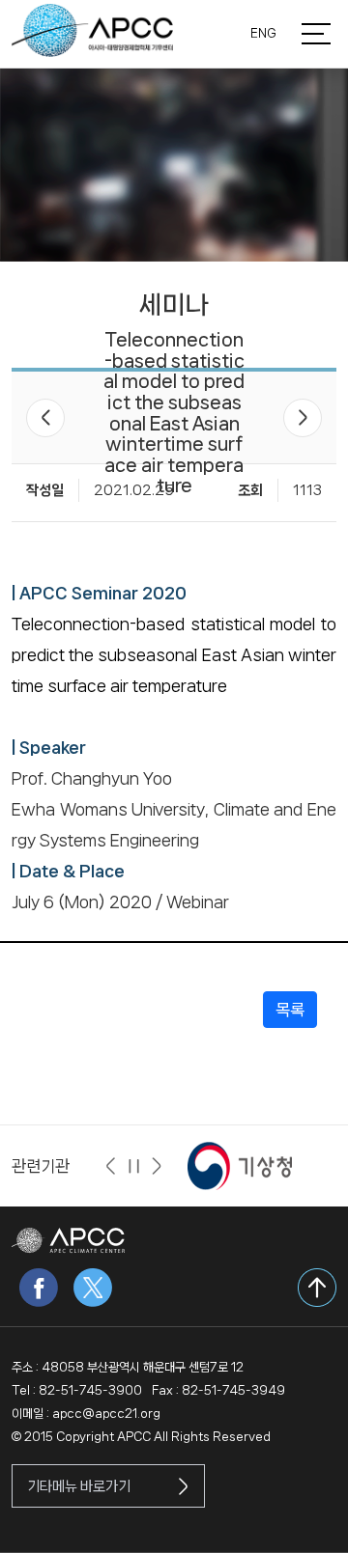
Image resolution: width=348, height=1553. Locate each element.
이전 (45, 418)
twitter (92, 1287)
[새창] (240, 1165)
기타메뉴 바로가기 (78, 1486)
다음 (302, 418)
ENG (263, 33)
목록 (290, 1009)
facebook (38, 1287)
